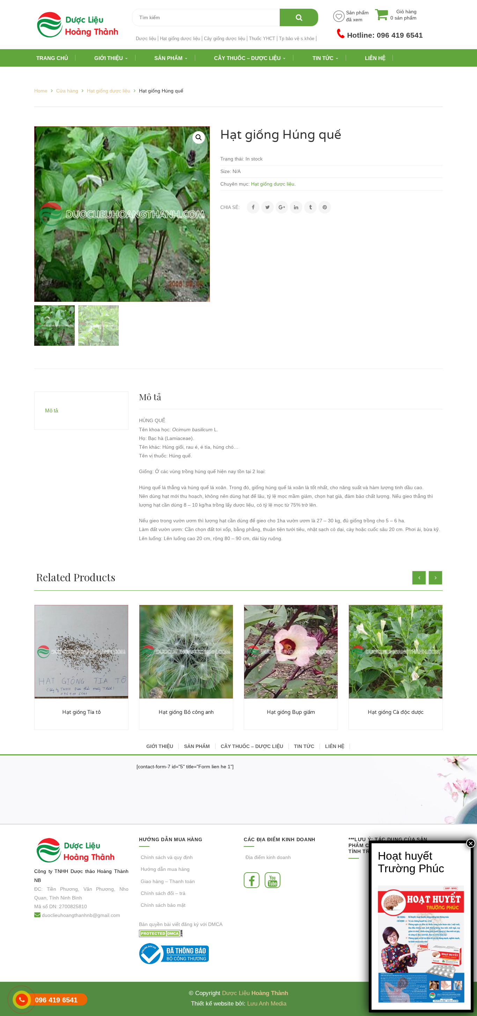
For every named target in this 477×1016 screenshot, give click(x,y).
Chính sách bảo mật (163, 905)
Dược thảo (83, 871)
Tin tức (304, 746)
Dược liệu (146, 38)
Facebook (253, 880)
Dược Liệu (236, 993)
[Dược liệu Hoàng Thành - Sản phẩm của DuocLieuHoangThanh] (77, 24)
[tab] (81, 410)
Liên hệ (334, 746)
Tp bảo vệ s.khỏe (296, 38)
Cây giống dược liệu (224, 38)
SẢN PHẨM (197, 746)
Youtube (274, 880)
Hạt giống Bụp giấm (291, 712)
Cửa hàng (67, 91)
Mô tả (51, 410)
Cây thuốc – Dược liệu (252, 746)
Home (40, 91)
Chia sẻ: (230, 207)
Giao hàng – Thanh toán (168, 881)
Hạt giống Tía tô (81, 712)
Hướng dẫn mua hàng (165, 869)
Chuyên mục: (235, 184)
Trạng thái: (232, 159)
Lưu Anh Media (266, 1003)
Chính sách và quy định (167, 857)
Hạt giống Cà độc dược (396, 712)
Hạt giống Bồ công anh (186, 712)
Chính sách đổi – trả (163, 893)
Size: (225, 171)
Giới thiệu (159, 746)
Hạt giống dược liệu (180, 38)
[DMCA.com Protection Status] (161, 933)
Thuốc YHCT (262, 38)
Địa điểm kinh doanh (268, 857)
